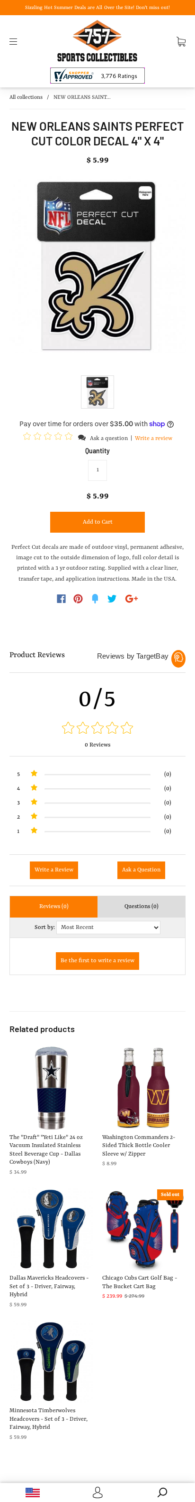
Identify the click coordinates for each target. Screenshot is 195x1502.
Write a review (153, 438)
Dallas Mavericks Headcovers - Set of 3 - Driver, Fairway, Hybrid (49, 1286)
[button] (49, 438)
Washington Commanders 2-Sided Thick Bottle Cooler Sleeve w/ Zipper (138, 1146)
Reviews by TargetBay (132, 656)
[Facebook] (61, 598)
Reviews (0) (54, 906)
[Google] (131, 598)
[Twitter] (112, 598)
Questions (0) (141, 906)
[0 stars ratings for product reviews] (97, 729)
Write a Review (54, 870)
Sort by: (45, 927)
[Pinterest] (78, 598)
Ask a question (109, 438)
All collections (26, 98)
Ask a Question (141, 870)
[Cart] (181, 41)
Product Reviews (37, 655)
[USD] (32, 1492)
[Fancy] (95, 598)
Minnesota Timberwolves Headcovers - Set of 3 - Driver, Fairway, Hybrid (48, 1419)
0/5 (97, 699)
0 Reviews (97, 745)
